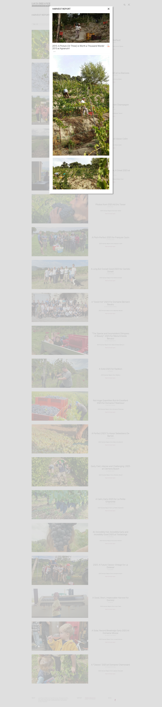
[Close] (109, 9)
